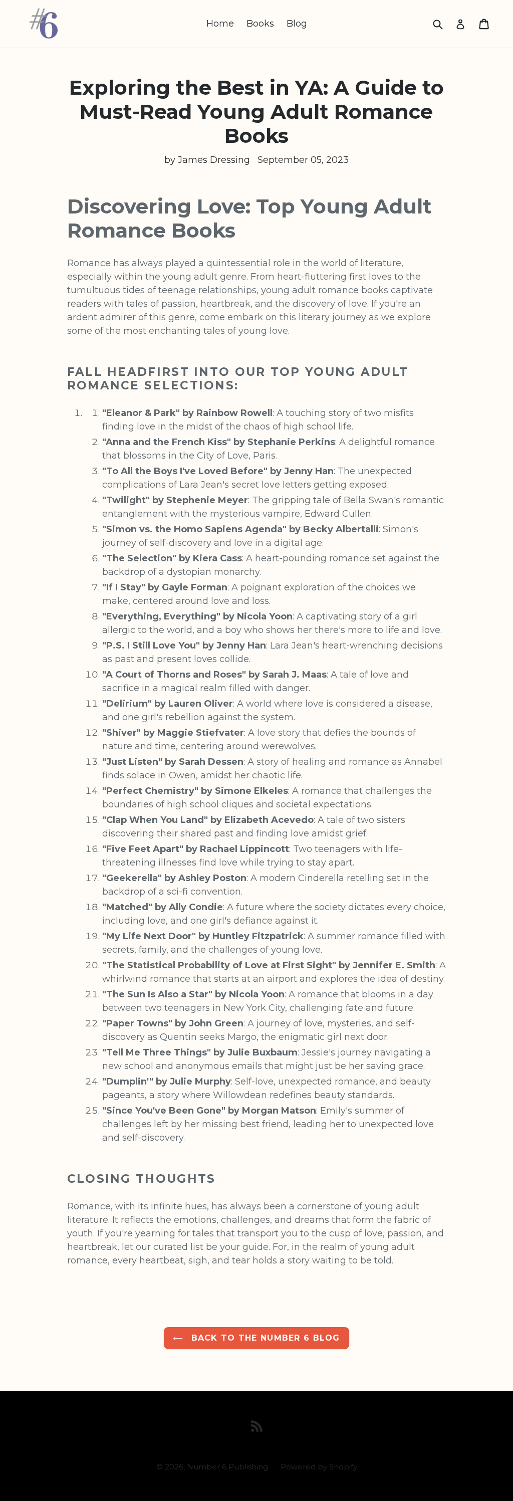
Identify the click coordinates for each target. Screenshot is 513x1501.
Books (260, 23)
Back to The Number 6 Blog (264, 1338)
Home (220, 23)
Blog (297, 23)
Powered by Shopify (319, 1466)
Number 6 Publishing (227, 1466)
